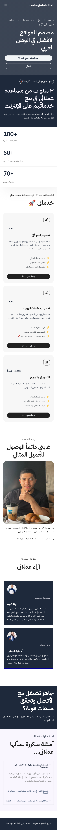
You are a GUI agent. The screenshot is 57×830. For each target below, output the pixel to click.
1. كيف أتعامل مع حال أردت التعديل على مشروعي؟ (31, 766)
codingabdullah (41, 5)
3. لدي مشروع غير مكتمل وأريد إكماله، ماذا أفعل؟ (27, 800)
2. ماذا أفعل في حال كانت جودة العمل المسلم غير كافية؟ (27, 792)
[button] (28, 766)
